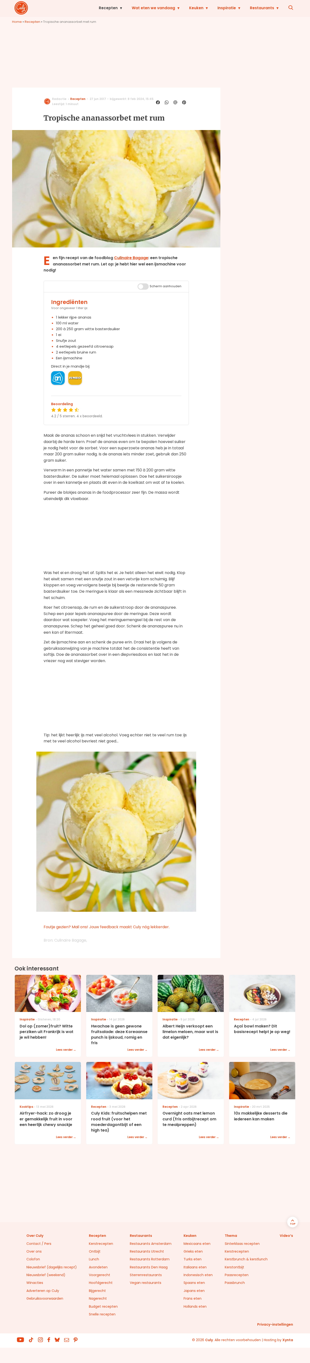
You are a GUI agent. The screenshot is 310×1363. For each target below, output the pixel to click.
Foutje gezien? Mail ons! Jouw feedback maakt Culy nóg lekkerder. (107, 927)
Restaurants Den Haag (149, 1267)
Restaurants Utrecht (147, 1251)
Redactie (59, 99)
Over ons (34, 1251)
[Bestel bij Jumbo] (75, 378)
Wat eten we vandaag (153, 7)
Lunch (94, 1259)
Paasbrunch (235, 1282)
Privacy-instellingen (275, 1324)
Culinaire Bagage (131, 258)
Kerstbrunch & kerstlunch (246, 1259)
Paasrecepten (236, 1275)
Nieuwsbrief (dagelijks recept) (51, 1267)
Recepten (108, 7)
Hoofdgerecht (101, 1282)
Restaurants (262, 7)
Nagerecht (98, 1298)
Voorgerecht (99, 1275)
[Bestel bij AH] (58, 378)
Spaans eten (194, 1282)
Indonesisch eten (198, 1275)
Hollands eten (195, 1306)
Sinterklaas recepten (242, 1243)
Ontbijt (95, 1251)
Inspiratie (226, 7)
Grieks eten (193, 1251)
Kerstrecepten (101, 1243)
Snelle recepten (102, 1314)
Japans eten (194, 1290)
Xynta (287, 1340)
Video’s (286, 1235)
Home (17, 21)
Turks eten (193, 1259)
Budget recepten (103, 1306)
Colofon (33, 1259)
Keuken (196, 7)
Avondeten (98, 1267)
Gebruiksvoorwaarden (44, 1298)
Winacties (34, 1282)
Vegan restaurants (145, 1282)
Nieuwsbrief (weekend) (45, 1275)
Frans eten (193, 1298)
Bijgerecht (97, 1290)
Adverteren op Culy (42, 1290)
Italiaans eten (195, 1267)
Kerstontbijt (234, 1267)
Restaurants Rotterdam (150, 1259)
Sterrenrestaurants (146, 1275)
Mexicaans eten (197, 1243)
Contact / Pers (38, 1243)
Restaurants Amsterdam (150, 1243)
